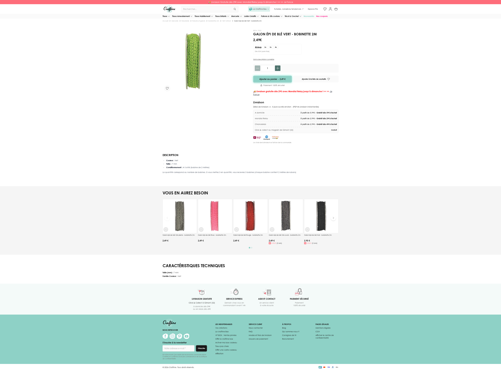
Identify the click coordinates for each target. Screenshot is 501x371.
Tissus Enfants (220, 16)
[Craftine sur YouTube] (186, 336)
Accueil (165, 21)
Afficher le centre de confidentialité (325, 336)
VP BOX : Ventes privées (225, 335)
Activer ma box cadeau (226, 342)
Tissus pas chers (222, 346)
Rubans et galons (198, 21)
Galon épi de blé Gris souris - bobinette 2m (284, 235)
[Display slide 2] (251, 247)
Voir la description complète (263, 59)
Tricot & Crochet (292, 16)
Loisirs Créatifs (250, 16)
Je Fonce (288, 2)
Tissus (165, 16)
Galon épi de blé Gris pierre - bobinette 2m (179, 235)
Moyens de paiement (258, 339)
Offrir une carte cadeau (226, 350)
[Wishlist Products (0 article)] (325, 9)
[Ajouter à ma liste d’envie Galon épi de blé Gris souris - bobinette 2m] (272, 229)
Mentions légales (323, 328)
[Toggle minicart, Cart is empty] (336, 9)
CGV (318, 331)
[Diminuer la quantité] (257, 68)
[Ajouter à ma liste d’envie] (167, 88)
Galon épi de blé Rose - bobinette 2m (212, 235)
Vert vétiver (226, 21)
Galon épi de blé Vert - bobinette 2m (248, 21)
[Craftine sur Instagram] (172, 336)
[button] (259, 9)
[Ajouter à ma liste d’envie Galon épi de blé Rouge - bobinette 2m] (236, 229)
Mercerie (235, 16)
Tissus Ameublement (181, 16)
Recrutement (288, 339)
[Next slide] (333, 218)
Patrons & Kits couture (270, 16)
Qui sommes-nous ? (290, 331)
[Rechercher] (234, 9)
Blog (284, 328)
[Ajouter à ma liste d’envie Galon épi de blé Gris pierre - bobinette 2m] (165, 229)
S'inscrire (201, 348)
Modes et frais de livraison (260, 335)
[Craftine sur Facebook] (165, 336)
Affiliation (219, 353)
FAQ (250, 331)
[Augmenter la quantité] (277, 68)
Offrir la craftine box (224, 339)
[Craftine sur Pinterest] (179, 336)
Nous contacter (256, 328)
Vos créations (221, 328)
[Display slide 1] (249, 247)
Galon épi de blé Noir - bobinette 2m (318, 235)
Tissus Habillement (202, 16)
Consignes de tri (289, 335)
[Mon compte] (330, 9)
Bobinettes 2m (213, 21)
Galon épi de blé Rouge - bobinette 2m (248, 235)
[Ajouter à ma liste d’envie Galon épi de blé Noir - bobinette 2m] (307, 229)
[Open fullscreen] (194, 61)
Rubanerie (185, 21)
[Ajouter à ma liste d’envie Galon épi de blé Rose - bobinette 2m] (201, 229)
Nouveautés (309, 16)
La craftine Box (222, 331)
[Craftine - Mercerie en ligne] (169, 9)
